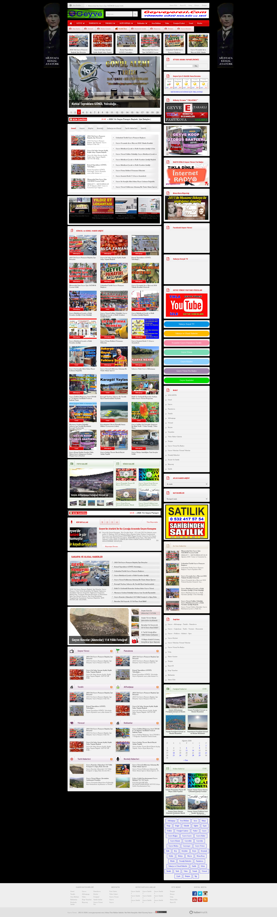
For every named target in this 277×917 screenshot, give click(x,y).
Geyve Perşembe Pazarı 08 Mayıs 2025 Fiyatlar (125, 484)
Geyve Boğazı (173, 836)
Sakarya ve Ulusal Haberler (186, 333)
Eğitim (196, 826)
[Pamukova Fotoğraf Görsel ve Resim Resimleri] (100, 505)
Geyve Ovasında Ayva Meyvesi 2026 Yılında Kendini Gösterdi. (134, 144)
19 (152, 112)
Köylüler (185, 851)
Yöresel (90, 29)
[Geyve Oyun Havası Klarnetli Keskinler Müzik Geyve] (126, 500)
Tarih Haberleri (131, 128)
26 (180, 755)
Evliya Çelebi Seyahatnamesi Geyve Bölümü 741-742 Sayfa (144, 779)
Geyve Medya (173, 846)
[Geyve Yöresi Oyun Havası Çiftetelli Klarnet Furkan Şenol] (149, 480)
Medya (180, 856)
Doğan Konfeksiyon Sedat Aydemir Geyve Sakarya (149, 217)
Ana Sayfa (76, 29)
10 (107, 112)
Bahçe (204, 821)
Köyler (199, 23)
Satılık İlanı (123, 29)
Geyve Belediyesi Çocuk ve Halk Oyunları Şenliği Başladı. (136, 159)
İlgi (196, 876)
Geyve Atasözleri (187, 380)
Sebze (203, 866)
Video (167, 23)
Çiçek (178, 876)
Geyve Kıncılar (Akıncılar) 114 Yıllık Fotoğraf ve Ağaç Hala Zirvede (135, 598)
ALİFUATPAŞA (124, 23)
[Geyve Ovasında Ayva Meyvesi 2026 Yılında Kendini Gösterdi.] (172, 572)
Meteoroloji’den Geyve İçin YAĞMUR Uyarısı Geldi (96, 180)
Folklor (169, 831)
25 (174, 755)
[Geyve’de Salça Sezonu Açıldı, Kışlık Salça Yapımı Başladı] (78, 159)
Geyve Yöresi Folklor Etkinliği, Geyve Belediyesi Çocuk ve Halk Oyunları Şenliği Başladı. (136, 155)
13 (122, 112)
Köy (175, 851)
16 (137, 112)
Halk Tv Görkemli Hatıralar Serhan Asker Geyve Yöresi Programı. (144, 397)
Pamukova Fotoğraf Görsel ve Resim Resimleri (197, 732)
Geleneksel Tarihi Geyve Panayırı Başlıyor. (102, 6)
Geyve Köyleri (186, 29)
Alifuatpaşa (171, 418)
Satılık (143, 128)
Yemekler (171, 432)
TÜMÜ (204, 689)
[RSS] (111, 651)
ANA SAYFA (172, 395)
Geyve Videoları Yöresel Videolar (179, 450)
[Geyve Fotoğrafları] (109, 505)
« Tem (186, 760)
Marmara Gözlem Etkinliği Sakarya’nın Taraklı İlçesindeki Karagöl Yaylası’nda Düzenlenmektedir (80, 427)
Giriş (190, 5)
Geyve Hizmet (175, 841)
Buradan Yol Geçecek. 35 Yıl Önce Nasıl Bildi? (130, 601)
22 (199, 753)
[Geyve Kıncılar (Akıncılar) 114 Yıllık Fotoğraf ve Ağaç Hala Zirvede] (99, 626)
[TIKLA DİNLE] (186, 172)
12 (117, 112)
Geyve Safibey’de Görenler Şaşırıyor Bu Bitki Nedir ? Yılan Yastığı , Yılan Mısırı (144, 426)
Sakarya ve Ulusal (114, 128)
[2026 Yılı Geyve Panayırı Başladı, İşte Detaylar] (78, 145)
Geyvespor (186, 846)
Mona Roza (201, 856)
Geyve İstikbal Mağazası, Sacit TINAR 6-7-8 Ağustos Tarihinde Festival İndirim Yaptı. (82, 398)
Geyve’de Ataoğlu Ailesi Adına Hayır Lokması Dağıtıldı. (135, 181)
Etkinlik (186, 826)
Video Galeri (113, 894)
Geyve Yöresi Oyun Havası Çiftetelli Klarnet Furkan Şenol (148, 484)
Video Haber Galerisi (175, 436)
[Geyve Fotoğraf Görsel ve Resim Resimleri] (82, 505)
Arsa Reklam (156, 23)
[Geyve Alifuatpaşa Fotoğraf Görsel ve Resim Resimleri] (73, 505)
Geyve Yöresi (186, 352)
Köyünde (204, 851)
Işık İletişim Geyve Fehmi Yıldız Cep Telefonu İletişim (102, 217)
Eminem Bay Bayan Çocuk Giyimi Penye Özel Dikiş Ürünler (79, 218)
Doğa (168, 826)
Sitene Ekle (173, 5)
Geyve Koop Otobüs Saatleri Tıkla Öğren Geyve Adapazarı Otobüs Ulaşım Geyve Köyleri (81, 454)
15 (132, 112)
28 (193, 755)
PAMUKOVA (93, 23)
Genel (191, 23)
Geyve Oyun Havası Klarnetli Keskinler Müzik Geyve (125, 505)
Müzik (172, 861)
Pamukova (171, 409)
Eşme (205, 826)
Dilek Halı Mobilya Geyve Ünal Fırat (126, 217)
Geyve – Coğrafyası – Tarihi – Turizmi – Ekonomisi (185, 629)
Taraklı (170, 413)
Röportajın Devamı (111, 546)
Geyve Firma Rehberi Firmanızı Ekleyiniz (130, 170)
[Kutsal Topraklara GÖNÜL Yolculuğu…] (78, 174)
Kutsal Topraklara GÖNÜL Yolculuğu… (128, 567)
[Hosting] (191, 912)
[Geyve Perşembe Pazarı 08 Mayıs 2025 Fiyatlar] (126, 480)
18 (147, 112)
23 (206, 753)
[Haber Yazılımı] (202, 912)
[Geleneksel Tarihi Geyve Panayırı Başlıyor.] (172, 560)
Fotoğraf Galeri (179, 23)
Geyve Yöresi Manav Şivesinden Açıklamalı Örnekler (97, 779)
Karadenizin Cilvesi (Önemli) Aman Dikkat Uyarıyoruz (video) (112, 425)
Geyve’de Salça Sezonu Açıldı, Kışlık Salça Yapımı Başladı (97, 151)
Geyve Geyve (187, 836)
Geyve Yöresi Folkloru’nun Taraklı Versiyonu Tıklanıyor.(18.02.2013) (149, 505)
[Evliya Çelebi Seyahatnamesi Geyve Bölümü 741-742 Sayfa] (123, 787)
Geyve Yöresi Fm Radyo (187, 371)
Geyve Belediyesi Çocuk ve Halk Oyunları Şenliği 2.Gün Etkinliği (135, 150)
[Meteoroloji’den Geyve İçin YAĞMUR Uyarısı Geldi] (78, 188)
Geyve (82, 128)
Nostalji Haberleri (174, 455)
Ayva (195, 821)
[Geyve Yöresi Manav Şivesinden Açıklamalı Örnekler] (77, 787)
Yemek (194, 871)
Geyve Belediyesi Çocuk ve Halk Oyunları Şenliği (133, 165)
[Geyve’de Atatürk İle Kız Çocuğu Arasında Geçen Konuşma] (83, 547)
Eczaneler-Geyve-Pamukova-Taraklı (186, 343)
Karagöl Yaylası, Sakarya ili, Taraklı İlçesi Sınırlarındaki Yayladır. (113, 397)
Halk (167, 851)
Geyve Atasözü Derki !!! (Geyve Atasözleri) (131, 176)
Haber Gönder (106, 29)
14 (127, 112)
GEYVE (79, 23)
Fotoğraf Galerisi (182, 831)
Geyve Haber (200, 836)
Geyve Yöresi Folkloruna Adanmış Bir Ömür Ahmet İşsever (137, 187)
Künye (197, 5)
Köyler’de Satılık (173, 460)
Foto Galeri (113, 891)
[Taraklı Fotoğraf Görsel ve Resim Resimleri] (91, 505)
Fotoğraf (96, 897)
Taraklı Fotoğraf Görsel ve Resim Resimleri (175, 732)
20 (157, 112)
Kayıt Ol (183, 5)
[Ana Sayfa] (71, 23)
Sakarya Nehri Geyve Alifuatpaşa (143, 369)
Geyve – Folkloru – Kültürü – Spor (180, 633)
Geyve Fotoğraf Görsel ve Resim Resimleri (197, 711)
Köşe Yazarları (173, 670)
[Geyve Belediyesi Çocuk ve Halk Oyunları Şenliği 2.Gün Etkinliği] (172, 585)
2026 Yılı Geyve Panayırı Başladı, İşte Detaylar (96, 137)
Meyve (189, 856)
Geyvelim (199, 841)
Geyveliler (188, 841)
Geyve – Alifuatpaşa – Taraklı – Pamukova (182, 624)
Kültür (171, 856)
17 (142, 112)
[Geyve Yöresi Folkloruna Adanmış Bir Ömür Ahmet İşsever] (123, 774)
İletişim (204, 5)
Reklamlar (141, 23)
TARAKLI (109, 23)
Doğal (177, 826)
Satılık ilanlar (97, 899)
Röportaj (157, 29)
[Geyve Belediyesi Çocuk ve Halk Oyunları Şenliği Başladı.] (172, 610)
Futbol (195, 831)
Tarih (177, 871)
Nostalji (100, 128)
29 (199, 755)
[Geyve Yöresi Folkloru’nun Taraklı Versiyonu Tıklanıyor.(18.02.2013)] (149, 500)
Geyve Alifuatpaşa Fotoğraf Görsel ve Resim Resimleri (175, 711)
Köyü (194, 851)
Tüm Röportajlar (152, 522)
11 (112, 112)
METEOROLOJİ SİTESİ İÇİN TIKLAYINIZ (187, 92)
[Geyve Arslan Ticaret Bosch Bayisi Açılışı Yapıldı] (123, 751)
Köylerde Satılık (140, 29)
